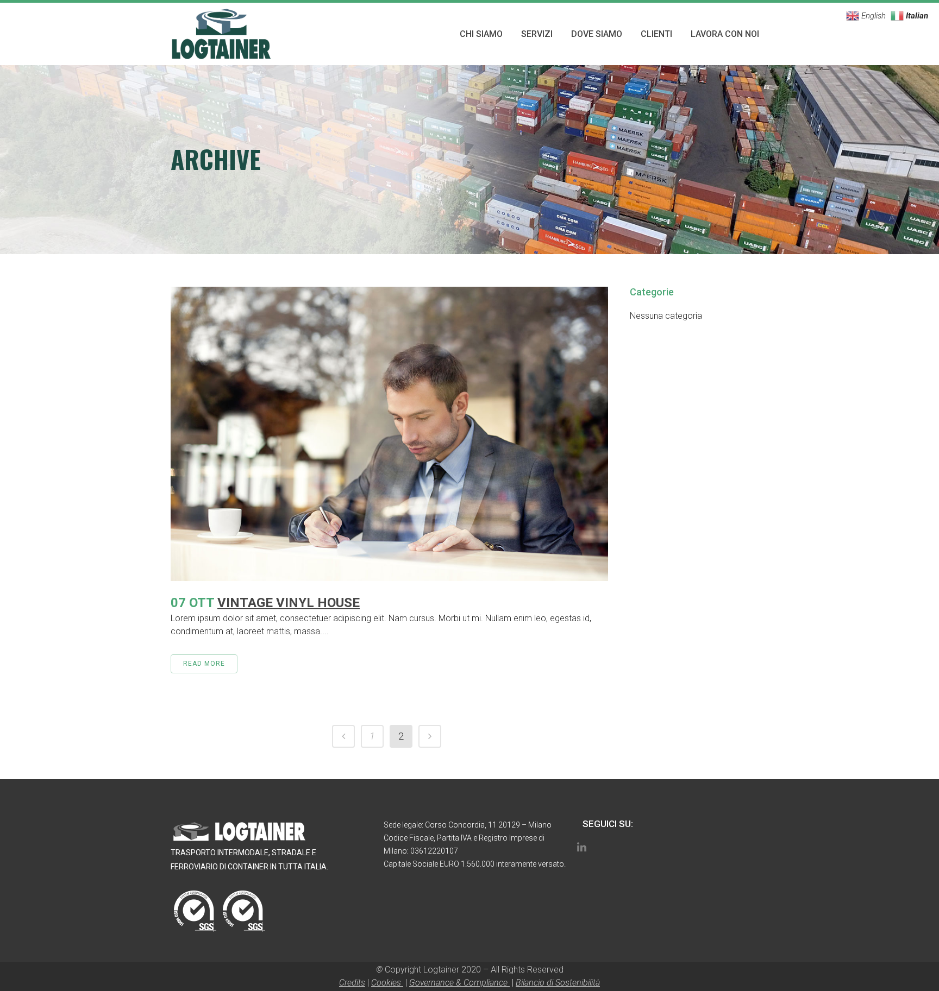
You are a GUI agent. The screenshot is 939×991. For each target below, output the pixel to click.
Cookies (387, 982)
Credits (352, 982)
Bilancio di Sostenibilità (558, 982)
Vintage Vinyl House (288, 602)
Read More (204, 663)
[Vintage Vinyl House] (389, 434)
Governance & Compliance (459, 982)
